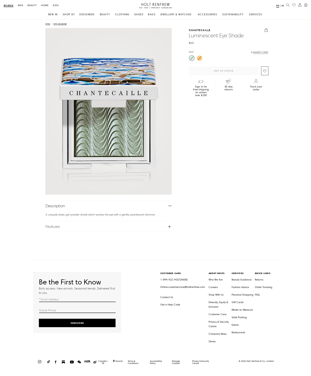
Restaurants (238, 332)
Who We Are (216, 279)
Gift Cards (238, 302)
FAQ (257, 294)
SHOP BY (69, 14)
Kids (56, 5)
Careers (213, 287)
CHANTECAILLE (200, 30)
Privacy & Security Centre (219, 324)
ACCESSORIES (207, 14)
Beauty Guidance (242, 279)
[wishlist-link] (294, 5)
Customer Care (217, 314)
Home (45, 5)
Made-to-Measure (242, 309)
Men (20, 5)
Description (55, 205)
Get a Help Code (170, 304)
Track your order (256, 88)
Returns (259, 279)
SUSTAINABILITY (232, 14)
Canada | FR (103, 362)
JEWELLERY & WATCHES (176, 14)
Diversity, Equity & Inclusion (218, 304)
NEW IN (53, 14)
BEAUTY (105, 14)
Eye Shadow (60, 24)
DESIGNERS (87, 14)
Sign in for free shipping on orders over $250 (201, 91)
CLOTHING (122, 14)
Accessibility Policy (156, 362)
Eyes (48, 24)
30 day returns (228, 88)
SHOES (139, 14)
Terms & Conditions (133, 362)
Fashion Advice (240, 287)
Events (235, 324)
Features (53, 226)
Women (8, 5)
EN (277, 5)
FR (282, 5)
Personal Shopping (242, 294)
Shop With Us (216, 294)
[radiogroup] (228, 58)
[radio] (192, 58)
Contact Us (166, 297)
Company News (218, 333)
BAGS (152, 14)
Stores (212, 341)
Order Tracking (263, 287)
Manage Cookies (176, 362)
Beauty (32, 5)
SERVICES (255, 14)
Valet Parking (239, 317)
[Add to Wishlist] (264, 70)
